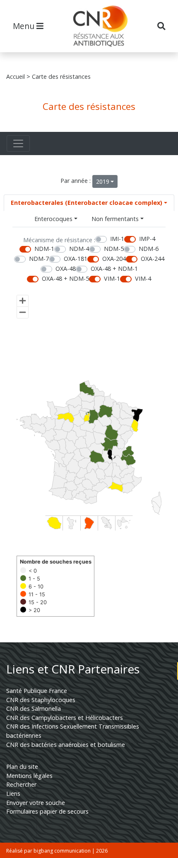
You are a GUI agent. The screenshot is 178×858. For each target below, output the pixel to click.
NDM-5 (114, 249)
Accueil (15, 76)
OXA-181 (75, 259)
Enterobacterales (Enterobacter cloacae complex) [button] (86, 203)
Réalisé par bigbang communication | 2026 (57, 850)
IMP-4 (147, 239)
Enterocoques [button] (53, 219)
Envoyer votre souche (35, 803)
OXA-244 (152, 259)
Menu (24, 26)
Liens (13, 793)
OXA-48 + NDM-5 (65, 278)
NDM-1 (44, 249)
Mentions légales (29, 776)
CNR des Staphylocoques (40, 700)
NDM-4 (79, 249)
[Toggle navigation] (18, 143)
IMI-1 (117, 239)
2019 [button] (102, 181)
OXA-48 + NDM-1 (114, 268)
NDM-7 (39, 259)
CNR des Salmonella (33, 708)
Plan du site (22, 766)
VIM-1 (112, 278)
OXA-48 (65, 268)
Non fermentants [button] (115, 219)
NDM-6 (149, 249)
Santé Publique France (36, 691)
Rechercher (21, 784)
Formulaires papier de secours (47, 811)
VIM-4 (143, 278)
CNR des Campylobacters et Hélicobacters (64, 718)
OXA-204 (114, 259)
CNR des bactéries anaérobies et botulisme (65, 745)
